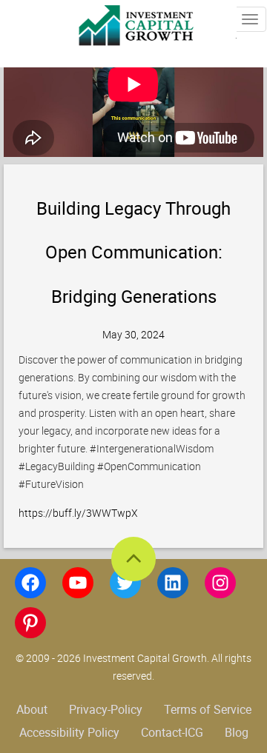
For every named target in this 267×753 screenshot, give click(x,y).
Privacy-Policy (105, 709)
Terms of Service (207, 709)
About (31, 709)
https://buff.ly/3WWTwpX (78, 513)
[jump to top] (133, 559)
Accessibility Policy (69, 732)
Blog (236, 732)
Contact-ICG (172, 732)
